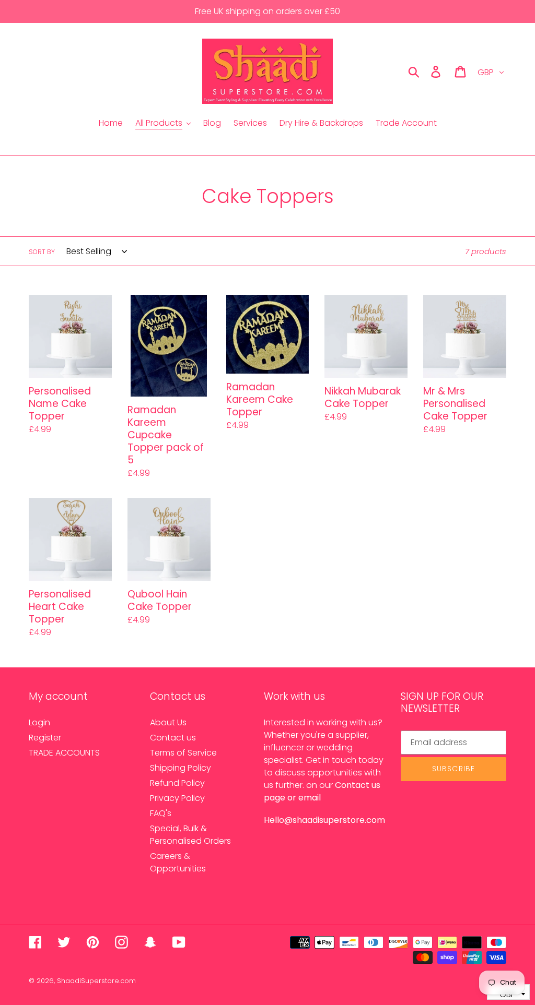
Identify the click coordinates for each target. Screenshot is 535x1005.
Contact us (173, 738)
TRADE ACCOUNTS (64, 753)
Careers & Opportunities (178, 862)
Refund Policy (177, 783)
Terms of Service (183, 753)
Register (45, 738)
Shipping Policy (180, 768)
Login (39, 722)
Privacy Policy (177, 798)
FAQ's (160, 813)
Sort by (42, 251)
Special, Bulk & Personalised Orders (190, 834)
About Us (168, 722)
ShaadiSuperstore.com (96, 981)
